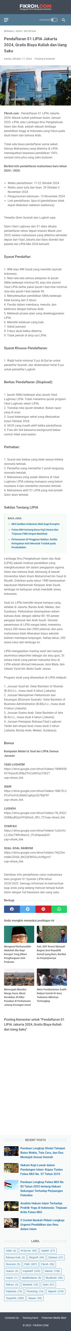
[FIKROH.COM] (35, 7)
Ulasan (35, 1298)
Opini (48, 1284)
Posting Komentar (45, 58)
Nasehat (30, 1284)
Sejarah (56, 1291)
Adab (11, 1250)
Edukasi (55, 1257)
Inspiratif (31, 1271)
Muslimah (54, 1277)
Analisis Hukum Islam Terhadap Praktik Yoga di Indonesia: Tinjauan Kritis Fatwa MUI (43, 1208)
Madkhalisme (31, 1277)
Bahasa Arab (15, 1257)
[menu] (8, 19)
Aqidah (48, 1250)
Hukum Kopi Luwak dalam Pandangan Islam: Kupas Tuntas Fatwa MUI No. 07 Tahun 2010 (41, 1169)
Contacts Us (12, 1317)
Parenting (35, 1291)
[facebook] (12, 909)
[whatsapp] (59, 909)
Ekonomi (13, 1264)
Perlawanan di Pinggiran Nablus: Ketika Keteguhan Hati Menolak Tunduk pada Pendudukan (34, 543)
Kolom (11, 1277)
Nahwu (12, 1284)
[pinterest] (43, 909)
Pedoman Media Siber (54, 1317)
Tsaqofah (15, 1298)
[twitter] (28, 909)
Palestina (14, 1291)
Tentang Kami (30, 1317)
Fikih (30, 1264)
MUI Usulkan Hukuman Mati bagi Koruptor (35, 524)
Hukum (12, 1271)
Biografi (36, 1257)
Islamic (52, 1271)
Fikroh (47, 1264)
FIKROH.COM (40, 1325)
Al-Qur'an (29, 1250)
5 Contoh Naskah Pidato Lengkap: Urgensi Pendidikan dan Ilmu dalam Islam (42, 1224)
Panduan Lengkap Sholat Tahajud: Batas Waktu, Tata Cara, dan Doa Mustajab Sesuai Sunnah (43, 1153)
